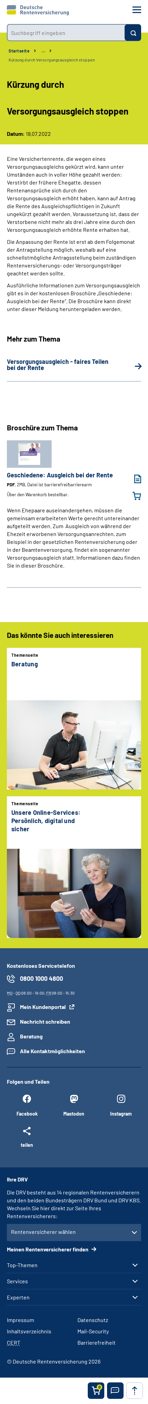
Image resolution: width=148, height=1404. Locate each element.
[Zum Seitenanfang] (134, 1390)
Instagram (121, 1114)
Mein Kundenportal (43, 1006)
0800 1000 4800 (41, 978)
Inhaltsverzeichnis (29, 1331)
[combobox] (66, 32)
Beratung (31, 1036)
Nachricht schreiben (45, 1021)
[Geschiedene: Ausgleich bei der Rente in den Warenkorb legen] (132, 496)
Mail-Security (93, 1331)
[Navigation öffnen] (137, 9)
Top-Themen (22, 1265)
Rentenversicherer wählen (43, 1231)
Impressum (20, 1320)
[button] (115, 1390)
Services (17, 1281)
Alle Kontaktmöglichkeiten (52, 1051)
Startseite (19, 50)
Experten (18, 1297)
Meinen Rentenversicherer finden (48, 1249)
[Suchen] (133, 32)
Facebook (27, 1114)
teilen (27, 1144)
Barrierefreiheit (96, 1342)
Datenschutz (92, 1320)
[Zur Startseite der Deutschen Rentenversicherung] (38, 10)
